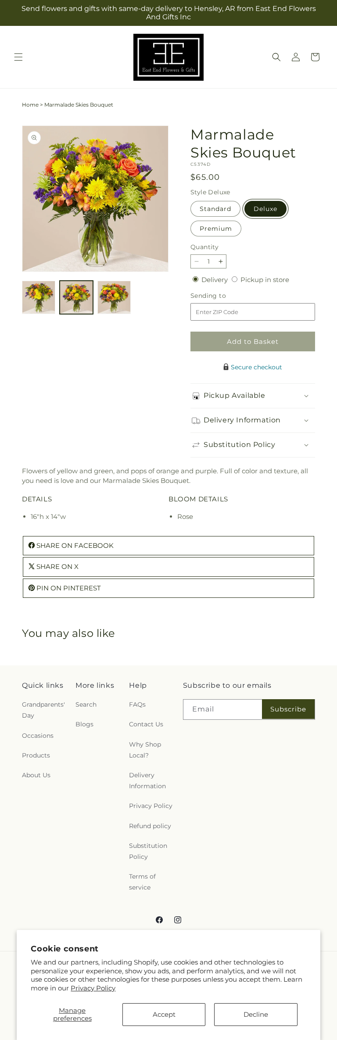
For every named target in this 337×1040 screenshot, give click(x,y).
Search (86, 704)
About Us (36, 775)
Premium (216, 228)
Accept (164, 1014)
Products (36, 755)
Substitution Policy (148, 851)
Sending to (221, 295)
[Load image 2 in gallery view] (76, 297)
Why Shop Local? (145, 749)
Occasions (38, 736)
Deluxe (265, 209)
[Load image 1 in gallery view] (38, 297)
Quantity (204, 247)
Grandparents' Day (43, 709)
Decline (256, 1014)
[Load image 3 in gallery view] (114, 297)
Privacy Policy (93, 988)
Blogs (84, 724)
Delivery (215, 279)
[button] (18, 57)
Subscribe (288, 709)
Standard (215, 209)
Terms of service (142, 881)
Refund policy (150, 826)
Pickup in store (264, 279)
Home (30, 104)
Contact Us (146, 724)
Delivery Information (147, 780)
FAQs (137, 704)
